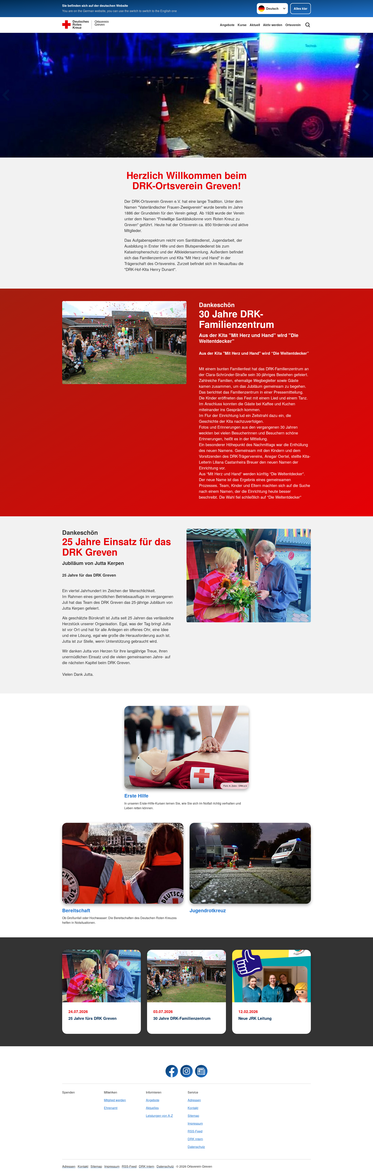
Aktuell (255, 25)
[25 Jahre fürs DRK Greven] (101, 976)
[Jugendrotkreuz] (250, 863)
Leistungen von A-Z (159, 1115)
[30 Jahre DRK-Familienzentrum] (186, 976)
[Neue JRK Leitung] (271, 976)
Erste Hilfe (136, 795)
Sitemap (193, 1115)
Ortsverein (293, 25)
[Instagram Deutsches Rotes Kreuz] (186, 1071)
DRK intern (195, 1139)
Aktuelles (152, 1108)
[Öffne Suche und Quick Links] (308, 25)
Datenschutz (196, 1146)
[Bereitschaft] (122, 863)
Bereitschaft (76, 910)
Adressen (194, 1100)
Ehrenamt (110, 1108)
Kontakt (193, 1108)
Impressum (195, 1123)
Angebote (227, 25)
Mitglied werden (115, 1100)
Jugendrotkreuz (208, 910)
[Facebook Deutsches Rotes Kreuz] (172, 1071)
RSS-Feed (195, 1131)
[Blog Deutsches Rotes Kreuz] (201, 1071)
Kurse (242, 25)
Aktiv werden (272, 25)
